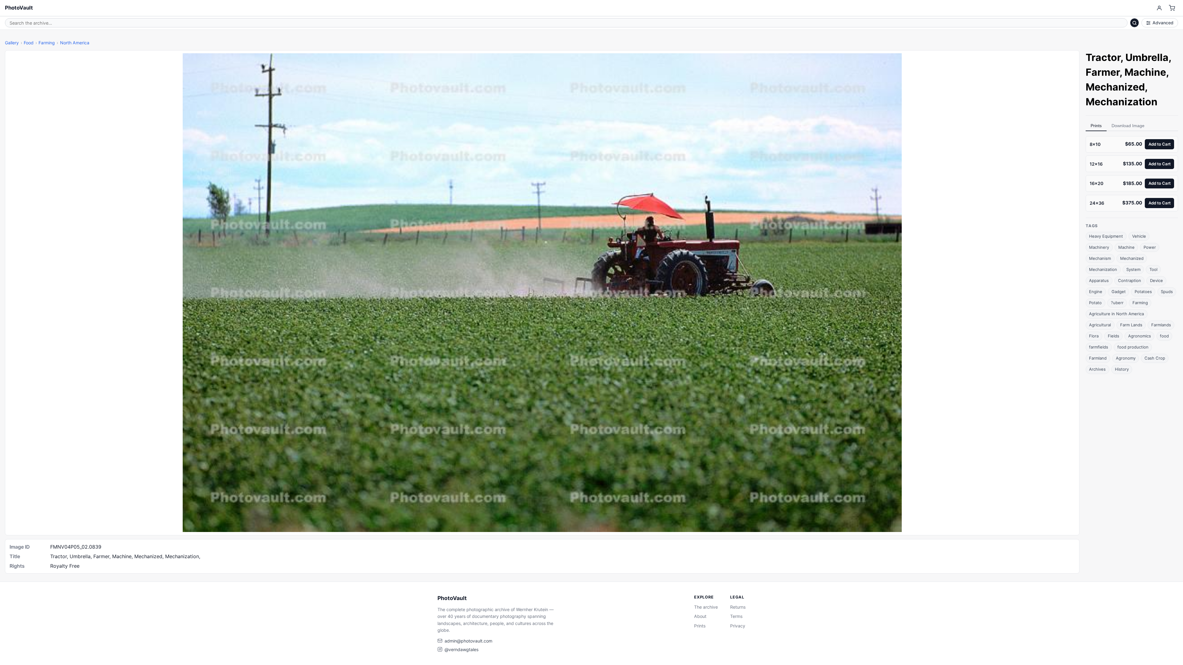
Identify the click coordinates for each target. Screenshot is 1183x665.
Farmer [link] (1103, 72)
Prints (1096, 125)
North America (74, 42)
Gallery (12, 42)
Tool (1153, 269)
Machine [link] (1145, 72)
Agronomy (1126, 358)
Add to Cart (1159, 144)
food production (1132, 347)
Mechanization (1103, 269)
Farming (47, 42)
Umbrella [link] (1147, 57)
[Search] (1134, 22)
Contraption (1129, 280)
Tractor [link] (1103, 57)
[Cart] (1172, 8)
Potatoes (1143, 291)
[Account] (1159, 8)
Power (1150, 247)
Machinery (1099, 247)
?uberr (1117, 302)
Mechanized (1132, 258)
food (1164, 335)
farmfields (1098, 347)
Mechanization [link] (1121, 102)
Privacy (737, 625)
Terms (736, 616)
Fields (1113, 335)
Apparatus (1099, 280)
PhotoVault (19, 8)
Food (29, 42)
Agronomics (1139, 335)
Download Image (1128, 125)
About (700, 616)
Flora (1094, 335)
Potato (1095, 302)
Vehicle (1139, 236)
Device (1156, 280)
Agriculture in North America (1116, 313)
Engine (1095, 291)
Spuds (1167, 291)
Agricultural (1100, 324)
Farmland (1098, 358)
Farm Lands (1131, 324)
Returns (738, 607)
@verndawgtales (461, 649)
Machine (1126, 247)
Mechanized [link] (1115, 87)
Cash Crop (1154, 358)
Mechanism (1100, 258)
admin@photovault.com (468, 640)
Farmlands (1161, 324)
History (1122, 369)
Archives (1097, 369)
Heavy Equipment (1106, 236)
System (1133, 269)
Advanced (1163, 22)
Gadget (1119, 291)
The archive (706, 607)
